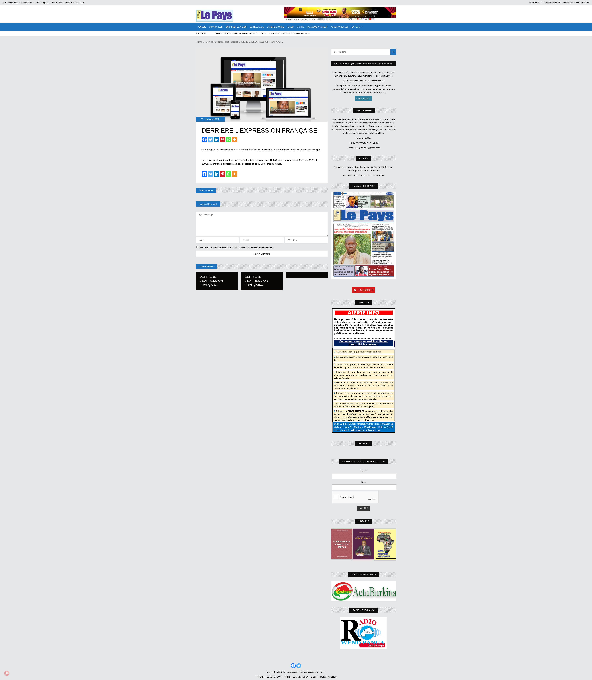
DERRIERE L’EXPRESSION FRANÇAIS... (211, 280)
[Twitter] (210, 139)
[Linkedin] (216, 139)
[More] (234, 139)
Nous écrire (568, 3)
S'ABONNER (366, 290)
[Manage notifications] (6, 673)
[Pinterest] (222, 139)
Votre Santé (79, 3)
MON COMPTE (535, 3)
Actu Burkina (57, 3)
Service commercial (552, 3)
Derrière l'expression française (222, 41)
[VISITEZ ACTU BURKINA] (363, 591)
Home (199, 41)
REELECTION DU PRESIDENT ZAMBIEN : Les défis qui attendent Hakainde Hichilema (249, 33)
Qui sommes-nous (10, 3)
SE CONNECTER (582, 3)
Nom (363, 482)
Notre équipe (26, 3)
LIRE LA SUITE (363, 98)
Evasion (68, 3)
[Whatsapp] (228, 139)
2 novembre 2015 (211, 119)
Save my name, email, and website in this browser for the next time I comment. (236, 247)
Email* (364, 471)
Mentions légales (41, 3)
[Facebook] (204, 139)
